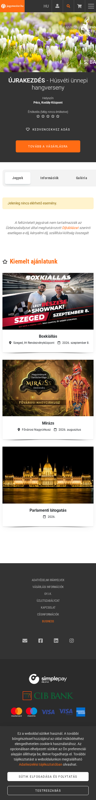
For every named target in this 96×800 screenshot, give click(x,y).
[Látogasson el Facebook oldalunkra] (40, 640)
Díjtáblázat (70, 228)
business (48, 621)
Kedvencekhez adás (51, 129)
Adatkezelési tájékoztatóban (40, 764)
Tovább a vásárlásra (48, 146)
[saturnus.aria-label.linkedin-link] (56, 640)
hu (46, 6)
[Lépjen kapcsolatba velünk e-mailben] (24, 640)
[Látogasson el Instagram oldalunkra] (71, 640)
